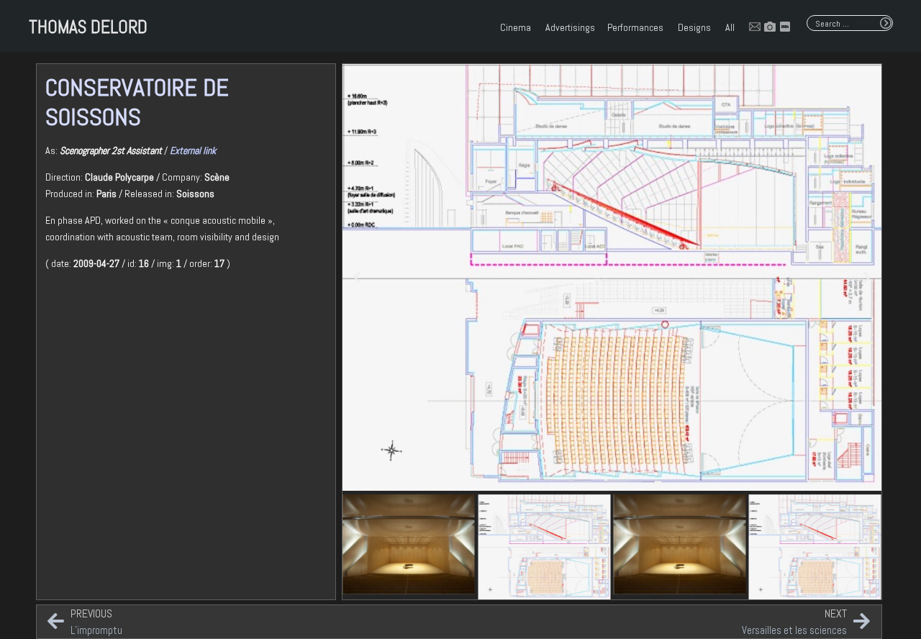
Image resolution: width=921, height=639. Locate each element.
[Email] (755, 26)
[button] (357, 278)
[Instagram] (770, 26)
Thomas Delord (88, 27)
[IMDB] (785, 26)
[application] (532, 27)
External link (193, 150)
